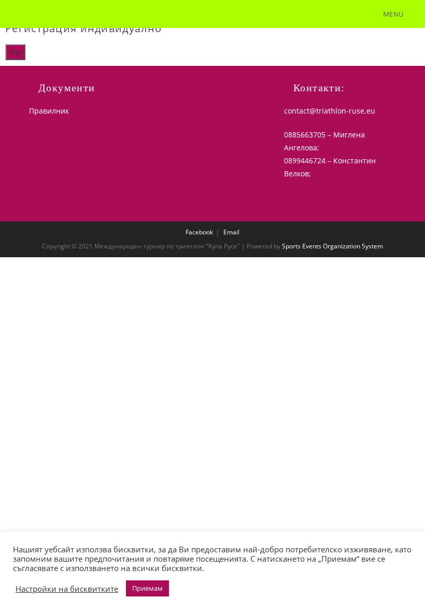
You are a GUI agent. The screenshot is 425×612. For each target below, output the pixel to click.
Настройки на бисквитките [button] (67, 588)
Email (231, 232)
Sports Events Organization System (332, 246)
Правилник (49, 111)
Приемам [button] (147, 588)
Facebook (199, 232)
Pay (15, 52)
